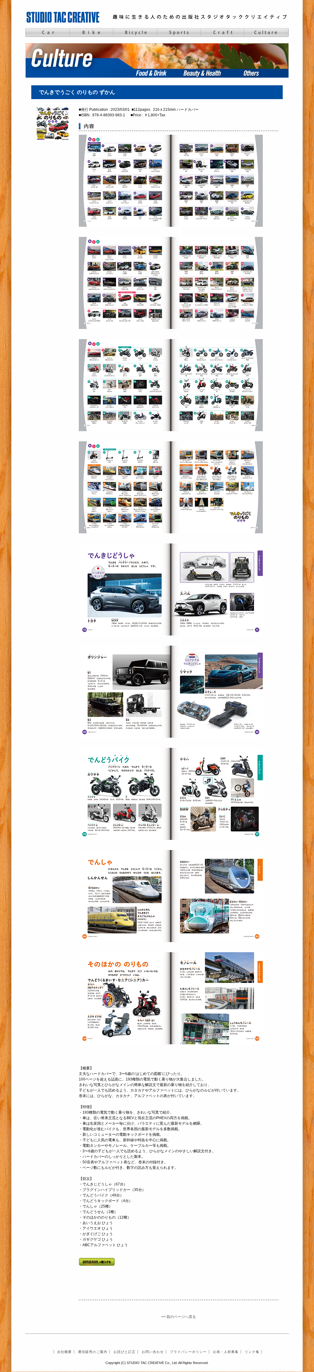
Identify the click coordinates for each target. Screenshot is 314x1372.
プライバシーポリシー (188, 1352)
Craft (222, 32)
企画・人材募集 (226, 1352)
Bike (91, 32)
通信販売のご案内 (92, 1352)
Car (47, 32)
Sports (179, 32)
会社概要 (64, 1352)
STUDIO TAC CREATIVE (63, 17)
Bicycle (135, 32)
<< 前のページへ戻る (178, 1317)
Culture (266, 32)
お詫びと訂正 (124, 1352)
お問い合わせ (153, 1352)
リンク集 (252, 1352)
